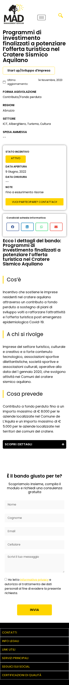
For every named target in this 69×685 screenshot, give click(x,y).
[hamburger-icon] (41, 17)
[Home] (14, 14)
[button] (60, 16)
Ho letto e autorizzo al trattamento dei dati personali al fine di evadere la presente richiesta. (33, 586)
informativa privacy (34, 579)
